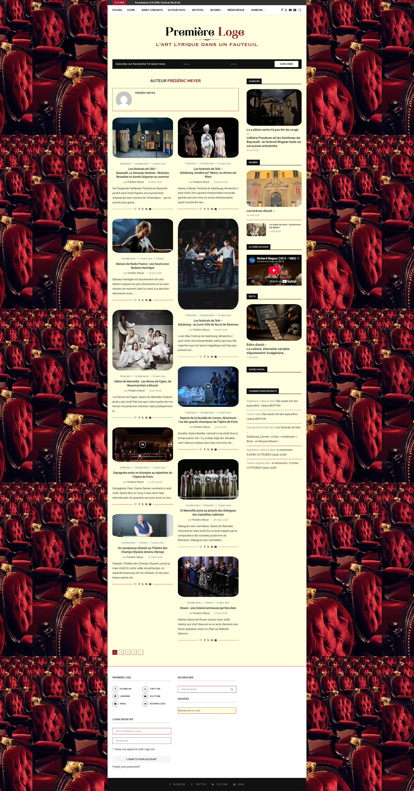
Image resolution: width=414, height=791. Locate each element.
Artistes (197, 10)
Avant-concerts (152, 10)
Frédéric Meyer (145, 93)
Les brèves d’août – (261, 211)
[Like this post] (135, 209)
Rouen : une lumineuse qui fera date (208, 608)
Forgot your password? (126, 766)
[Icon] (142, 137)
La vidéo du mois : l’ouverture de (285, 226)
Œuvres (215, 10)
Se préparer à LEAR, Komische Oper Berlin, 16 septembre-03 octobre (174, 2)
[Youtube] (290, 10)
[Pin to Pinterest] (146, 209)
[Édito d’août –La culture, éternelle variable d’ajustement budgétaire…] (274, 322)
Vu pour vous (176, 10)
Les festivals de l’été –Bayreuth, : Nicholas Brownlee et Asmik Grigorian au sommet (142, 172)
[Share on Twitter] (143, 209)
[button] (129, 2)
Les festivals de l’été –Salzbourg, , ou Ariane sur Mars (208, 172)
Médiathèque (236, 10)
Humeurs (257, 10)
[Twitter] (285, 10)
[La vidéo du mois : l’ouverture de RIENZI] (256, 229)
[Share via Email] (150, 209)
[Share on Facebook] (139, 209)
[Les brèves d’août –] (274, 188)
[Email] (294, 10)
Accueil (117, 10)
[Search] (300, 10)
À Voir (131, 10)
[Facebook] (282, 10)
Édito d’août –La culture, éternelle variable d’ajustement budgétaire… (268, 348)
